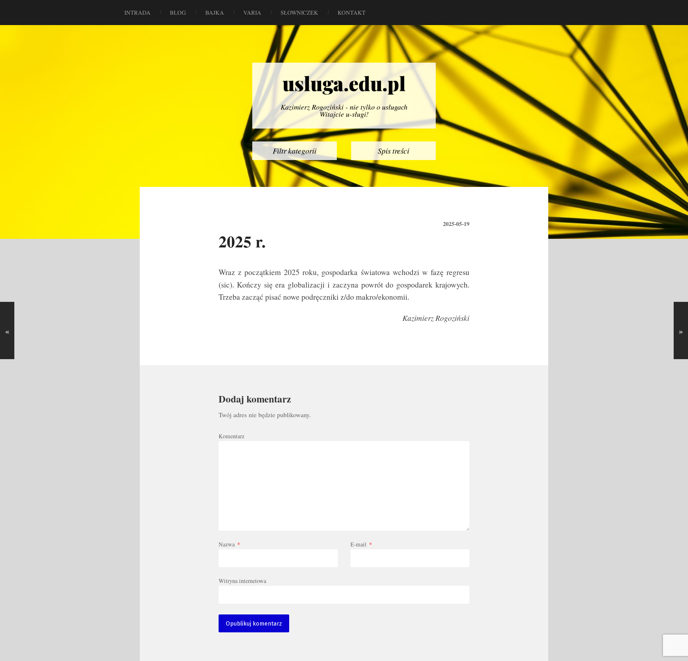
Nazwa (229, 544)
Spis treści (393, 150)
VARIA (252, 12)
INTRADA (137, 12)
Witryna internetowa (242, 580)
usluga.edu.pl (344, 83)
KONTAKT (352, 12)
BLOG (178, 12)
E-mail (361, 544)
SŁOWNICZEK (299, 12)
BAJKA (214, 12)
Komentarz (231, 436)
